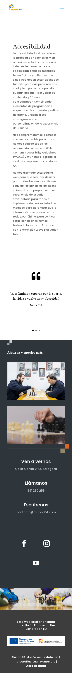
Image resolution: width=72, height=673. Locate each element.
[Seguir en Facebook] (24, 543)
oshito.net (51, 657)
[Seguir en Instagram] (46, 543)
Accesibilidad (36, 666)
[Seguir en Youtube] (36, 563)
